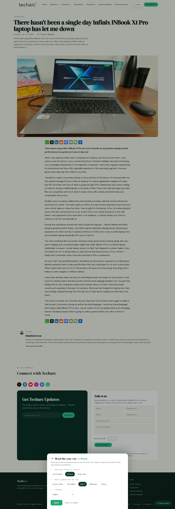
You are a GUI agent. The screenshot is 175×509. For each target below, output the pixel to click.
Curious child (57, 484)
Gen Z (82, 484)
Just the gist (57, 474)
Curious (70, 474)
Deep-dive (82, 474)
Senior (103, 484)
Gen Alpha (71, 484)
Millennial (93, 484)
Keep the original (71, 503)
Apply (56, 502)
